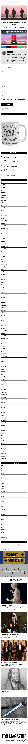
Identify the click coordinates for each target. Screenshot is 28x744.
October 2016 (3, 458)
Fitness (2, 488)
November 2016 (4, 456)
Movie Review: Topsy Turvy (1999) (9, 662)
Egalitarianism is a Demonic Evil (10, 157)
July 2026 (2, 182)
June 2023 (3, 254)
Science (2, 522)
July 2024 (2, 233)
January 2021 (3, 328)
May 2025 (3, 208)
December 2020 (4, 330)
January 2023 (3, 266)
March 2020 (3, 353)
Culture (16, 27)
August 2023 (3, 249)
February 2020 (4, 356)
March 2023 (3, 261)
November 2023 (4, 241)
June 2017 (3, 438)
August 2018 (3, 402)
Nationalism (3, 511)
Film (1, 481)
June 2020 (3, 346)
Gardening (3, 491)
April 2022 (3, 289)
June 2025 (3, 205)
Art (13, 27)
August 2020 (3, 341)
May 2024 (3, 238)
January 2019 (3, 389)
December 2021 (4, 300)
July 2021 (2, 313)
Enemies (2, 476)
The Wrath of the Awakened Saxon (10, 166)
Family (2, 478)
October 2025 (3, 195)
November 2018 (4, 394)
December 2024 (4, 220)
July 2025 (2, 202)
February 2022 (4, 295)
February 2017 (3, 448)
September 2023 (4, 246)
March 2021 (3, 323)
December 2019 (4, 361)
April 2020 (3, 351)
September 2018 (4, 400)
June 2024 (3, 236)
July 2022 (2, 282)
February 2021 (3, 325)
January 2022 (3, 297)
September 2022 (4, 277)
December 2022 (4, 269)
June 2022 (3, 284)
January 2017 (3, 451)
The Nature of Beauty (6, 605)
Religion (2, 519)
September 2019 (4, 369)
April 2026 (3, 190)
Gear (2, 494)
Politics (2, 517)
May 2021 (2, 318)
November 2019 (4, 364)
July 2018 (2, 405)
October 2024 (3, 226)
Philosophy (3, 514)
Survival (2, 532)
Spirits (2, 524)
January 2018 (3, 420)
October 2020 (3, 336)
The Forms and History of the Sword (10, 719)
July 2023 (2, 251)
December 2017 (4, 423)
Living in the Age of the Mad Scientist (11, 161)
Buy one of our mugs (5, 549)
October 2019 (3, 366)
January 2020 (3, 359)
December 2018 (4, 392)
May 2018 (2, 410)
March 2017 (3, 446)
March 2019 (3, 384)
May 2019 (2, 379)
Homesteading (3, 499)
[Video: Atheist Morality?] (14, 557)
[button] (25, 108)
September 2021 (4, 307)
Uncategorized (4, 537)
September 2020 (4, 338)
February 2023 (4, 264)
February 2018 (3, 417)
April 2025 (3, 210)
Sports (2, 527)
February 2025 (4, 215)
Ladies (2, 504)
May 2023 (3, 256)
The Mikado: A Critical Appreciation (10, 634)
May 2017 (2, 440)
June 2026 (3, 185)
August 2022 (3, 279)
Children (2, 470)
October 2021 (3, 305)
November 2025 (4, 192)
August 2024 (3, 231)
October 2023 (3, 243)
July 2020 (2, 343)
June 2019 (3, 376)
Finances (2, 483)
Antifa (2, 465)
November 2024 (4, 223)
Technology (3, 534)
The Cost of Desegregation (9, 171)
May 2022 (3, 287)
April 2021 (3, 320)
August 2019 (3, 371)
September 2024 (4, 228)
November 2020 (4, 333)
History (2, 496)
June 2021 (3, 315)
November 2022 (4, 272)
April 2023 (3, 259)
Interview (2, 501)
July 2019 (2, 374)
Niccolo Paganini (5, 691)
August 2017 (3, 433)
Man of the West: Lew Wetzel (9, 175)
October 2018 (3, 397)
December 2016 (4, 453)
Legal (2, 506)
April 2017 (3, 443)
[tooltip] (3, 47)
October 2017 (3, 428)
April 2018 (3, 412)
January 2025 (3, 218)
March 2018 (3, 415)
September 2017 (4, 430)
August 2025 (3, 200)
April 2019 (3, 382)
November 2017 (4, 425)
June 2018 (3, 407)
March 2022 (3, 292)
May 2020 (3, 348)
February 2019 (3, 387)
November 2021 (4, 302)
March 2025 (3, 213)
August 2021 (3, 310)
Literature (3, 509)
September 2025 (4, 197)
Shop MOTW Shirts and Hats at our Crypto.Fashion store (14, 544)
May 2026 (3, 187)
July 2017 (2, 435)
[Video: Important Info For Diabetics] (14, 570)
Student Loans (3, 529)
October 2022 (3, 274)
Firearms (2, 486)
